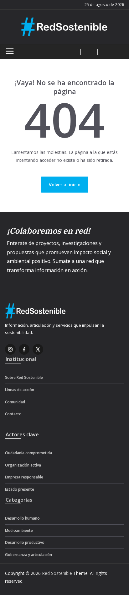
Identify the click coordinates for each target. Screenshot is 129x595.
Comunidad (15, 402)
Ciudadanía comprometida (28, 453)
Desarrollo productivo (24, 542)
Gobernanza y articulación (28, 554)
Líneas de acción (19, 389)
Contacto (13, 414)
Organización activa (23, 465)
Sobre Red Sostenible (24, 377)
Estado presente (19, 489)
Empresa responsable (24, 477)
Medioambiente (19, 530)
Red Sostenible (57, 573)
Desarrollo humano (22, 518)
